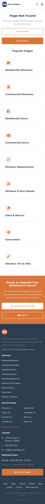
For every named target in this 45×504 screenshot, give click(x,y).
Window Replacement (10, 379)
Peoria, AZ (6, 412)
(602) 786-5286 (11, 445)
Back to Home (22, 31)
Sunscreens (6, 392)
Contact (19, 487)
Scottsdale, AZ (29, 412)
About (13, 484)
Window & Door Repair (11, 383)
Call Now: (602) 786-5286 (24, 306)
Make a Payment (32, 487)
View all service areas (10, 427)
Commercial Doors (9, 374)
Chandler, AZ (7, 421)
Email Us (23, 315)
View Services (22, 41)
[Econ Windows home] (11, 4)
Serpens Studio (26, 499)
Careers (9, 487)
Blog (40, 484)
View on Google (23, 472)
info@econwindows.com (15, 450)
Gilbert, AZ (28, 421)
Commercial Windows (10, 365)
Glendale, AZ (29, 408)
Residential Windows (10, 360)
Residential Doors (9, 369)
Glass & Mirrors (8, 388)
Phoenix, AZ (6, 408)
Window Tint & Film (9, 397)
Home (5, 484)
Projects (22, 484)
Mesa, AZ (27, 417)
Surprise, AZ (7, 417)
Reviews (32, 484)
